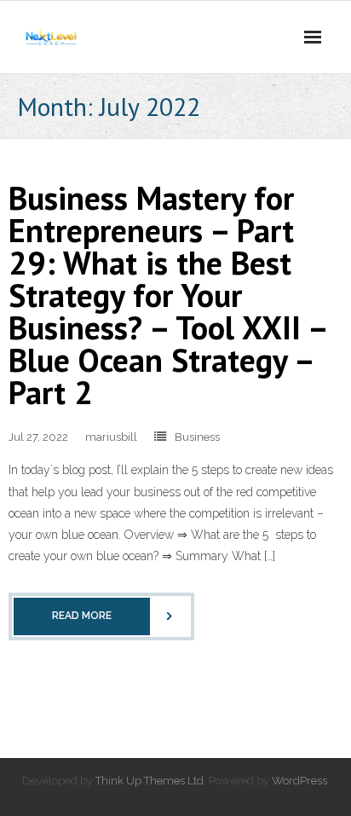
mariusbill (111, 437)
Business (197, 437)
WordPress (299, 780)
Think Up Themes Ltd (149, 780)
